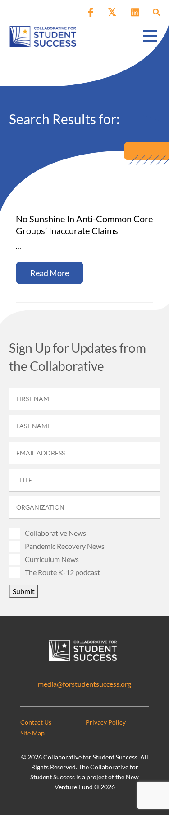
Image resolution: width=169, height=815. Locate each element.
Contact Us (35, 722)
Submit (24, 591)
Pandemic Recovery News (65, 546)
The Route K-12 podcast (62, 572)
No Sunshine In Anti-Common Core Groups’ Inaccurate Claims (84, 224)
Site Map (32, 733)
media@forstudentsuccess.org (84, 683)
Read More (49, 273)
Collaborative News (55, 533)
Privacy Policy (106, 722)
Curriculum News (52, 559)
